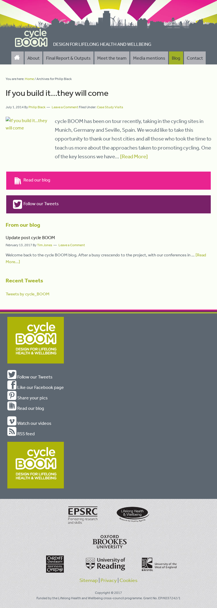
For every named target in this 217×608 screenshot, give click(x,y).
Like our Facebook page (40, 387)
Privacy (109, 580)
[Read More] (134, 156)
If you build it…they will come (57, 93)
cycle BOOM (31, 37)
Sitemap (88, 580)
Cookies (129, 580)
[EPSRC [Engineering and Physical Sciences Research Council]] (83, 524)
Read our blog (36, 180)
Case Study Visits (110, 107)
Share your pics (32, 398)
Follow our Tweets (41, 203)
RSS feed (25, 433)
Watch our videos (33, 423)
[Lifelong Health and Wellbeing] (132, 524)
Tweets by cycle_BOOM (27, 294)
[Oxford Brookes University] (108, 544)
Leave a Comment (65, 107)
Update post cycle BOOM (30, 237)
